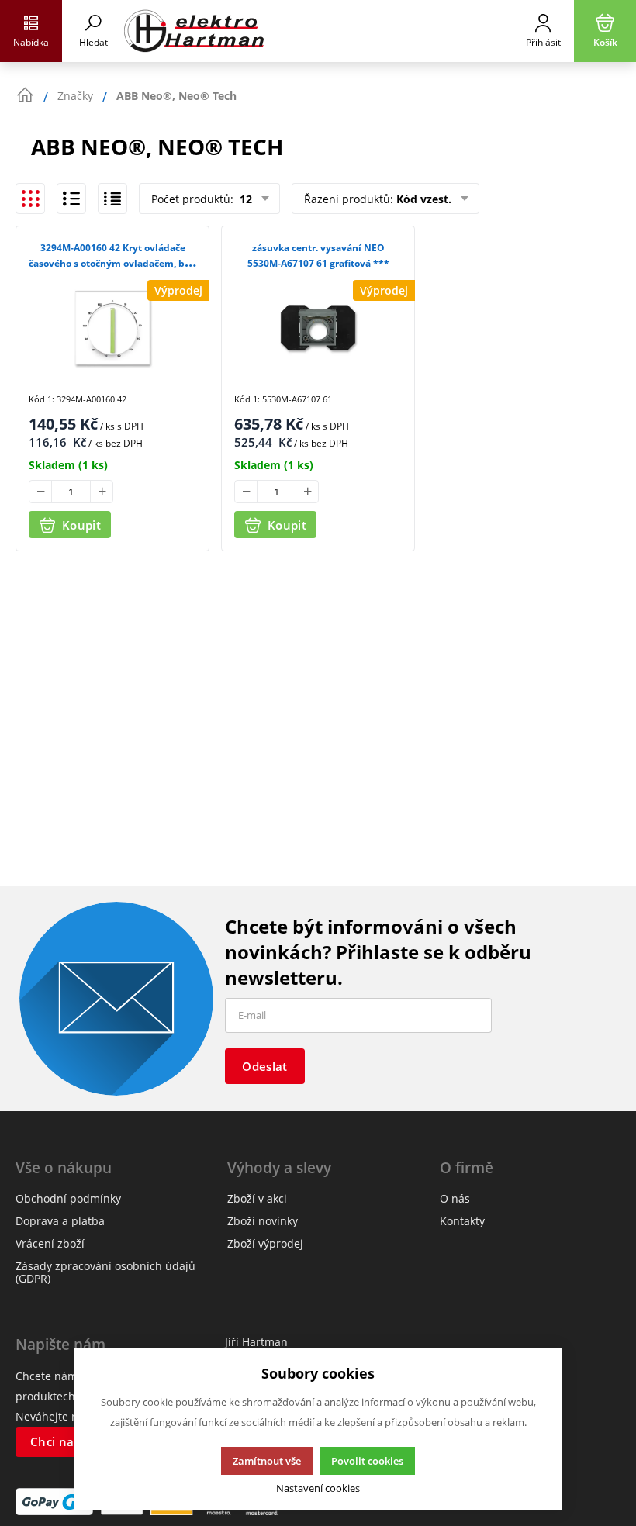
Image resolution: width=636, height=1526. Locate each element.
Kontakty (462, 1221)
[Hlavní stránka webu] (25, 95)
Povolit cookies (367, 1461)
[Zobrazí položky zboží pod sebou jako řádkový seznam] (71, 198)
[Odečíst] (40, 491)
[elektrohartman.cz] (318, 31)
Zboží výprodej (265, 1243)
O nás (455, 1198)
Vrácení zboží (50, 1243)
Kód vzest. (423, 199)
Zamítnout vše (267, 1461)
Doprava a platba (60, 1221)
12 (244, 199)
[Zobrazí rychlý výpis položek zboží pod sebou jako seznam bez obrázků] (112, 198)
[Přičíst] (101, 491)
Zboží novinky (262, 1221)
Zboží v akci (257, 1198)
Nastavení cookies (318, 1488)
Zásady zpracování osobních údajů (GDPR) (105, 1272)
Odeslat (264, 1066)
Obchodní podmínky (68, 1198)
